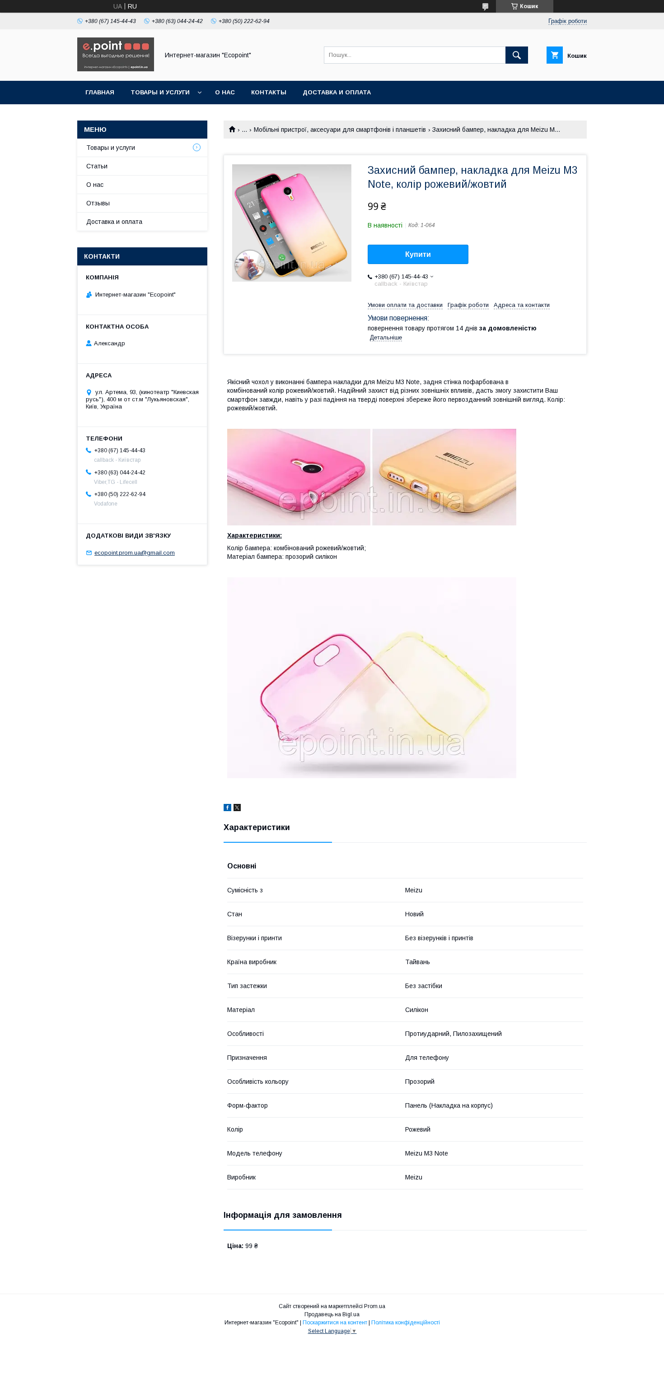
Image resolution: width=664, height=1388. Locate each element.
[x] (237, 808)
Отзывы (98, 203)
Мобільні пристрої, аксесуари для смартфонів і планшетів (340, 129)
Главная (99, 92)
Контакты (268, 92)
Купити (418, 254)
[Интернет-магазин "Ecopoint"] (115, 69)
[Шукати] (516, 55)
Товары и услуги (160, 92)
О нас (225, 92)
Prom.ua (374, 1306)
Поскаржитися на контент (335, 1322)
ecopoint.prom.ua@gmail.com (134, 552)
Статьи (97, 166)
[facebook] (227, 808)
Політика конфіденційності (405, 1322)
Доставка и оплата (337, 92)
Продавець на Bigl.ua (332, 1314)
